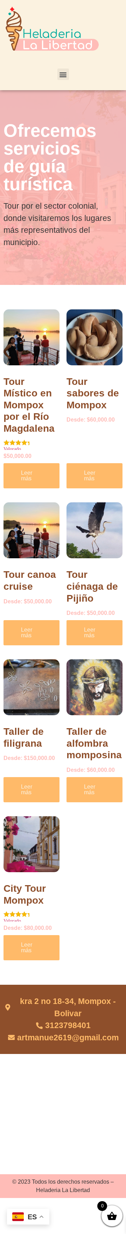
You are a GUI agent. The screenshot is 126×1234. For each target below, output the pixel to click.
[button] (63, 74)
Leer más (26, 475)
